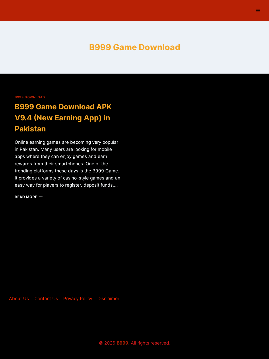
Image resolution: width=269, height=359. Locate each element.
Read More (29, 197)
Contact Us (46, 298)
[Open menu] (258, 10)
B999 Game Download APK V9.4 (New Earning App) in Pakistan (63, 117)
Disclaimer (108, 298)
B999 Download (30, 97)
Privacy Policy (77, 298)
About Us (19, 298)
